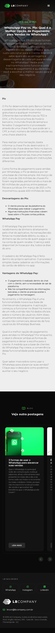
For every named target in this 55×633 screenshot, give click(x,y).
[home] (15, 6)
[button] (48, 5)
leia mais (17, 545)
